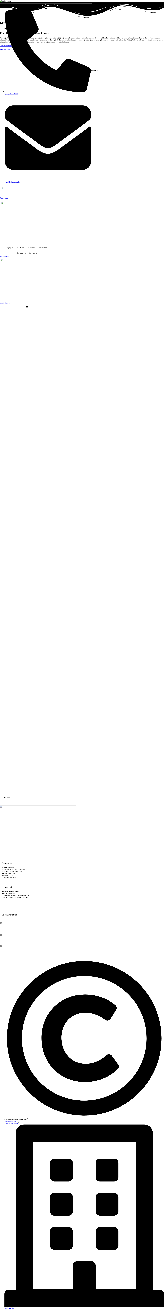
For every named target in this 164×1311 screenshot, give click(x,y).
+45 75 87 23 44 (7, 875)
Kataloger (31, 248)
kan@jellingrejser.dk (9, 877)
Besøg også (4, 198)
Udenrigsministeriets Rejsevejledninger (15, 895)
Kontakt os (33, 253)
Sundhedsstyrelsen (8, 893)
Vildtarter (20, 248)
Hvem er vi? (21, 253)
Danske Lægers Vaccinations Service (15, 897)
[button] (10, 247)
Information (43, 248)
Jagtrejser (9, 248)
